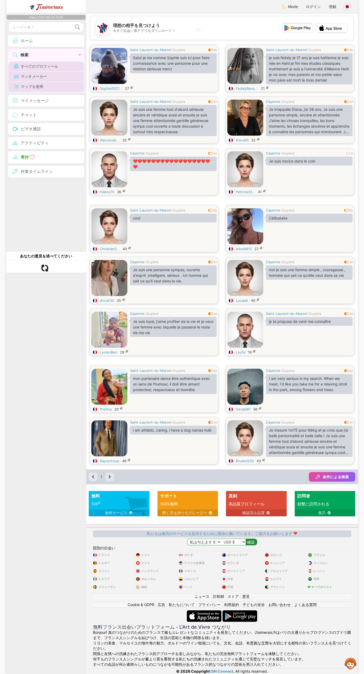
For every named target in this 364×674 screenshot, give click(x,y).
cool (136, 218)
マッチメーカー (34, 76)
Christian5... (110, 249)
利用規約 (231, 604)
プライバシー (209, 604)
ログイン (313, 6)
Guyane (179, 50)
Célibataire (278, 218)
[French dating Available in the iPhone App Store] (205, 613)
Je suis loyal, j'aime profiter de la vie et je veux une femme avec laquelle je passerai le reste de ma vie (173, 327)
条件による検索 (336, 476)
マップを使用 (32, 86)
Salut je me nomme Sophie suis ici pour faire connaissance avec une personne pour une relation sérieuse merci (171, 63)
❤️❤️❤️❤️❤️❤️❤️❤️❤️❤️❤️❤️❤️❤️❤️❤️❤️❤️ (171, 164)
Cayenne (273, 101)
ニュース (202, 596)
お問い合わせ (279, 604)
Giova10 (242, 140)
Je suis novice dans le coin (292, 161)
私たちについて (182, 604)
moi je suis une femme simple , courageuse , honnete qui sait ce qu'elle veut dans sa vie (307, 272)
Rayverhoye (109, 461)
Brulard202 (245, 461)
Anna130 (107, 300)
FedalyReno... (247, 88)
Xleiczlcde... (110, 140)
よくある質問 (305, 604)
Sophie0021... (111, 88)
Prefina (106, 409)
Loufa (240, 352)
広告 (161, 604)
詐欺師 (218, 596)
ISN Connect (222, 671)
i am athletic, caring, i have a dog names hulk (172, 430)
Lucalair (242, 300)
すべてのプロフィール (39, 66)
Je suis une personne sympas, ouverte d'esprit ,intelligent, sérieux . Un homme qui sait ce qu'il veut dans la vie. (170, 275)
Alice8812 (244, 249)
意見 (246, 596)
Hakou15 (107, 192)
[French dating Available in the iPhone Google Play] (240, 613)
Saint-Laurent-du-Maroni (151, 50)
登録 (332, 6)
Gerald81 (243, 409)
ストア (233, 596)
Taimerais (50, 7)
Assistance (351, 663)
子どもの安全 (253, 604)
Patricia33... (245, 192)
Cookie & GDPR (141, 604)
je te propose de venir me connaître (300, 321)
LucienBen (108, 352)
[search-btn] (77, 27)
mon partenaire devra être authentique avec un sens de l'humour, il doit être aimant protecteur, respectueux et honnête (171, 384)
